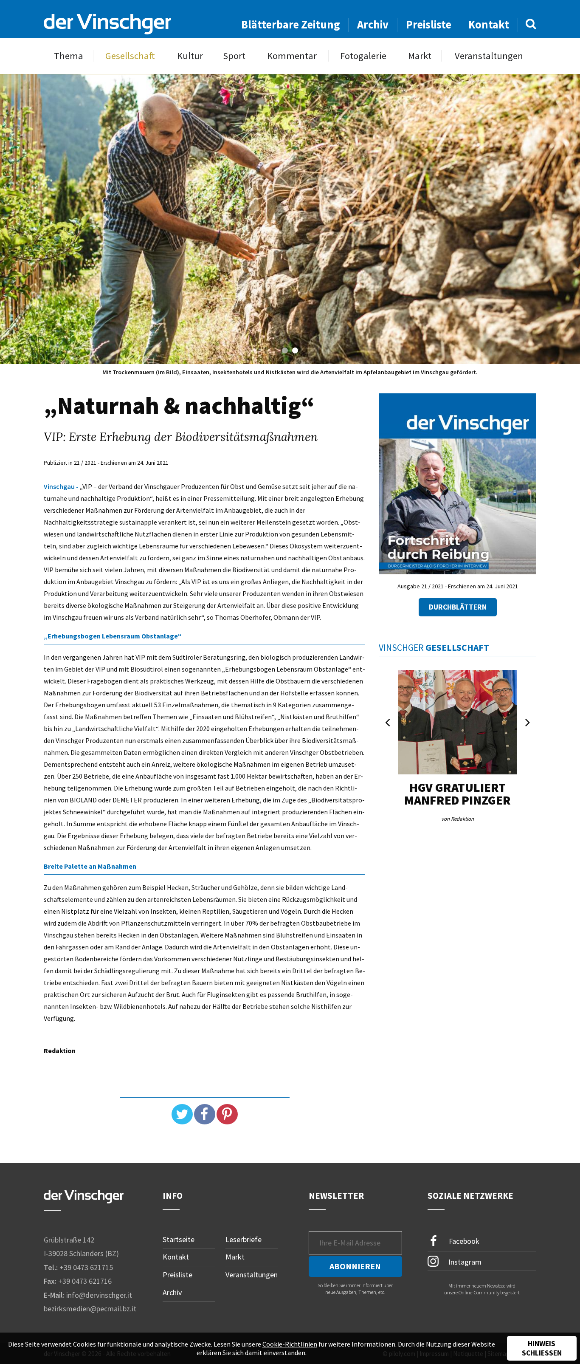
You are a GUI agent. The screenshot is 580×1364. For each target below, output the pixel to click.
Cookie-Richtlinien (289, 1344)
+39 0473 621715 (86, 1267)
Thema (68, 56)
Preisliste (428, 24)
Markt (419, 56)
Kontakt (488, 24)
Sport (234, 56)
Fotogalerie (363, 56)
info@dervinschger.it (99, 1295)
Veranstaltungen (489, 56)
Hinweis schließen (542, 1348)
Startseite (178, 1239)
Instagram (464, 1261)
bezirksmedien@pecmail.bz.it (90, 1308)
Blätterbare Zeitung (290, 24)
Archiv (373, 24)
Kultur (190, 56)
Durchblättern (458, 607)
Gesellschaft (130, 56)
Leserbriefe (243, 1239)
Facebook (463, 1240)
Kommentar (292, 56)
